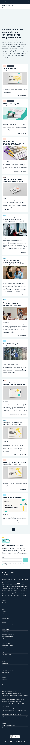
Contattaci (4, 607)
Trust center (4, 723)
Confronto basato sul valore (7, 645)
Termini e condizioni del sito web (8, 725)
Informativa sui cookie (19, 563)
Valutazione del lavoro (6, 643)
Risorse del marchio (5, 616)
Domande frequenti (5, 629)
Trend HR (3, 682)
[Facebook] (8, 741)
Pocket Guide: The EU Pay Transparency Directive (11, 714)
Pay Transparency (5, 638)
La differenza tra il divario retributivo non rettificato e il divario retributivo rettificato (14, 711)
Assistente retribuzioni (6, 654)
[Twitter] (5, 741)
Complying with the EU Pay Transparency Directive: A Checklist (14, 703)
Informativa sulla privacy (8, 564)
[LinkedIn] (13, 741)
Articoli (3, 665)
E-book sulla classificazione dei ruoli (9, 691)
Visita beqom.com (5, 618)
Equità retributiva (5, 679)
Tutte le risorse (5, 663)
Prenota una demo (5, 631)
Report (3, 652)
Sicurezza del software (6, 627)
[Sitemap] (24, 741)
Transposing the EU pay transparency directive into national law (14, 699)
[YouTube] (16, 741)
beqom (18, 583)
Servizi (3, 613)
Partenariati (4, 611)
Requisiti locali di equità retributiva (8, 670)
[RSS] (21, 741)
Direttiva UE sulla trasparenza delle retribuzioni (11, 689)
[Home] (7, 6)
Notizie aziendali (5, 604)
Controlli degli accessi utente (7, 656)
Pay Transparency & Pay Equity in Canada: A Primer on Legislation (15, 716)
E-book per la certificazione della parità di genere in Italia (13, 693)
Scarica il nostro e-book (23, 1)
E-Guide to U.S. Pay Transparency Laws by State (11, 701)
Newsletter (4, 674)
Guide (3, 667)
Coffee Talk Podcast (5, 672)
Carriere (3, 609)
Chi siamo (4, 602)
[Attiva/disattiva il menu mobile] (27, 6)
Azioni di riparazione (6, 650)
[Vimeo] (19, 741)
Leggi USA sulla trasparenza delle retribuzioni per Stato (13, 708)
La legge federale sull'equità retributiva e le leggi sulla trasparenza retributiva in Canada (15, 696)
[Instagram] (11, 741)
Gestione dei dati (5, 641)
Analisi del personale (6, 647)
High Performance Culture (7, 684)
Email (3, 557)
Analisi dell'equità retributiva (7, 636)
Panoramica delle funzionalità (7, 624)
